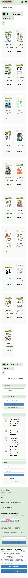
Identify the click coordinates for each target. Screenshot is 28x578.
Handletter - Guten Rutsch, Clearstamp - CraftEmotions (20, 79)
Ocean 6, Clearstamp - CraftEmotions (9, 112)
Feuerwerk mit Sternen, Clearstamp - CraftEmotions (20, 278)
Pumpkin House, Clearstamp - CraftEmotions (20, 212)
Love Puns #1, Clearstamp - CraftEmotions (9, 345)
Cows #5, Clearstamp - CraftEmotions (20, 312)
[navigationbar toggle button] (26, 2)
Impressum (5, 504)
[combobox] (16, 14)
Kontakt (4, 495)
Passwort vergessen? (11, 481)
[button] (4, 14)
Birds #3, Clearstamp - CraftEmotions (9, 245)
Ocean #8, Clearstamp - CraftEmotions (20, 179)
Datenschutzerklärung (7, 563)
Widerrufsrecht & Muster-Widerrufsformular (12, 502)
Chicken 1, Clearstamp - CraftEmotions (9, 79)
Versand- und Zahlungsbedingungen (12, 516)
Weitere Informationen (14, 575)
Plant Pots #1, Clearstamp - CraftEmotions (20, 245)
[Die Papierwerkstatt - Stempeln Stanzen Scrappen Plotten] (7, 2)
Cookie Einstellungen (7, 507)
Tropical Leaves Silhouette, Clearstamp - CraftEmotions (20, 112)
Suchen (14, 404)
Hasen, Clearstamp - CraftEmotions (9, 278)
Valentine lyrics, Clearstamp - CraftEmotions (9, 145)
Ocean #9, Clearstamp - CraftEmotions (9, 212)
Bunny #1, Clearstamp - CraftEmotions (20, 45)
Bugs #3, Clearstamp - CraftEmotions (9, 45)
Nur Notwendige (14, 571)
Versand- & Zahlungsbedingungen (10, 492)
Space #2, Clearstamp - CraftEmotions (9, 179)
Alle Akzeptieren (14, 566)
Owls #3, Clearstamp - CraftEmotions (9, 312)
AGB (3, 497)
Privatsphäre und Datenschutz (9, 500)
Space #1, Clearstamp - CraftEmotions (20, 145)
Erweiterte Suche (14, 407)
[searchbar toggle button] (18, 2)
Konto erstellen (9, 478)
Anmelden (14, 474)
